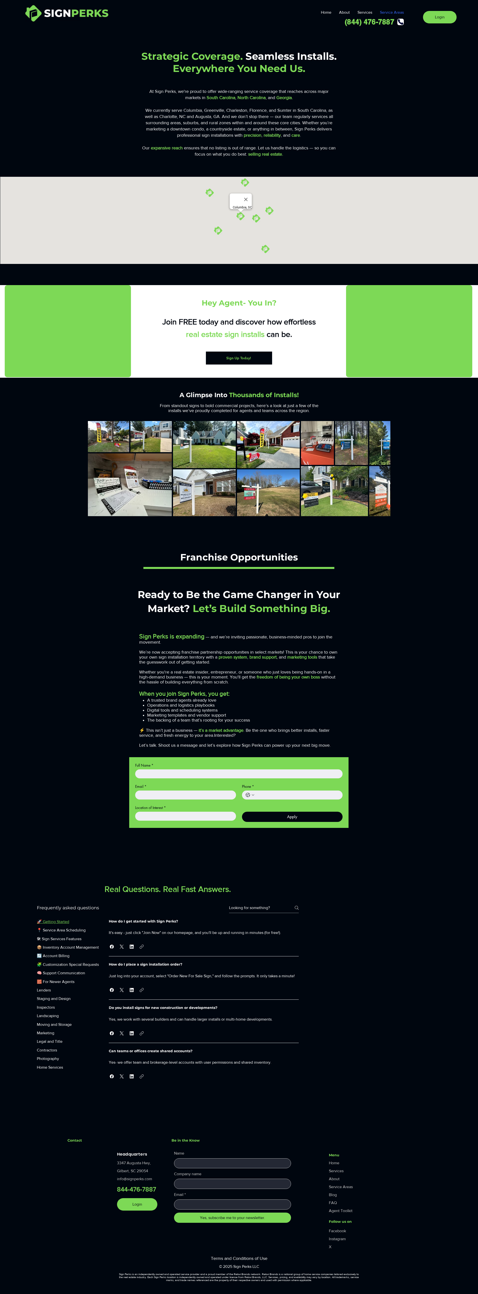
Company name (187, 1174)
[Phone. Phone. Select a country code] (250, 795)
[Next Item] (382, 468)
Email (140, 786)
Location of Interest (150, 807)
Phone (248, 786)
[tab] (68, 921)
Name (179, 1153)
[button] (112, 947)
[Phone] (400, 22)
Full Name (144, 765)
